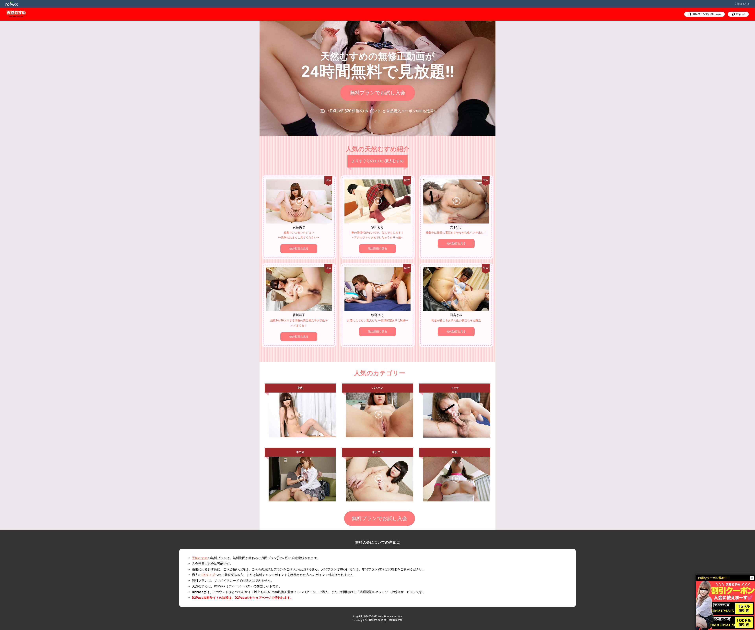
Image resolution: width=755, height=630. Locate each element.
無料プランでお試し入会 (377, 93)
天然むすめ (200, 558)
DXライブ (208, 575)
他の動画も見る (298, 248)
